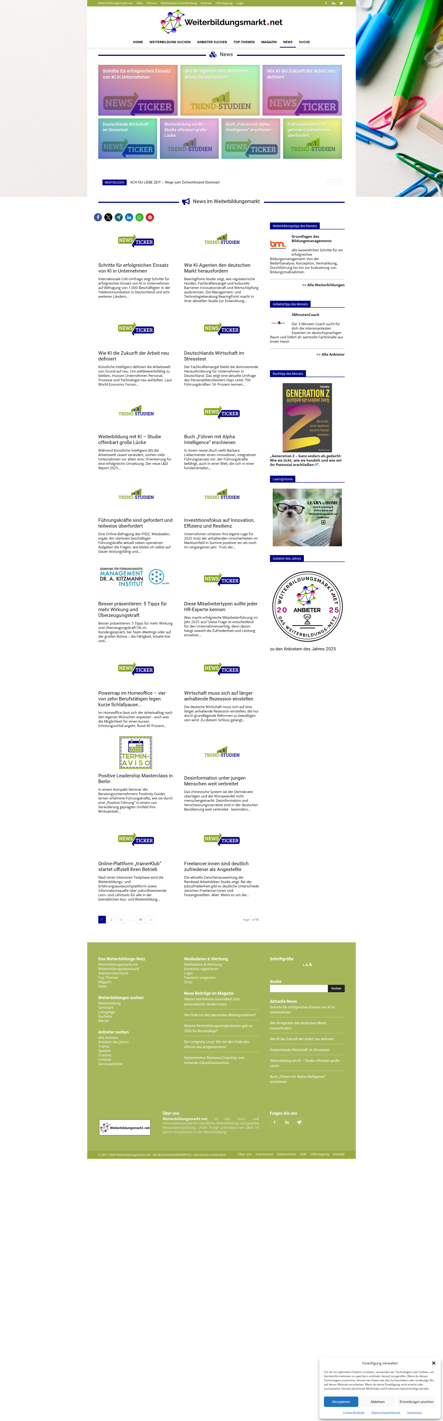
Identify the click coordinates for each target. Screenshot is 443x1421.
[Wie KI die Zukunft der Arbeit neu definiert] (302, 104)
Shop (188, 981)
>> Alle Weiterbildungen (323, 284)
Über (139, 3)
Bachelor (105, 1016)
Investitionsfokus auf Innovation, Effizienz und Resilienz (219, 523)
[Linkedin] (333, 3)
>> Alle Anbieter (331, 354)
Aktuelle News (283, 1001)
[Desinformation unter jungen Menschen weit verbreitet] (221, 753)
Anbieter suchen (212, 42)
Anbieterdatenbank (113, 973)
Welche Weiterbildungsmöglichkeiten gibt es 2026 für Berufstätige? (218, 1028)
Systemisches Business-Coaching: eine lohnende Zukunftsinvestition (214, 1060)
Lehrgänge (106, 1011)
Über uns (245, 1154)
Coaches (104, 1055)
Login (240, 3)
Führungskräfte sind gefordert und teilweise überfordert (135, 523)
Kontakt (206, 3)
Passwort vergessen (200, 977)
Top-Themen (244, 42)
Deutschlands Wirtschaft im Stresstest (299, 1050)
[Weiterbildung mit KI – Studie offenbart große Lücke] (189, 147)
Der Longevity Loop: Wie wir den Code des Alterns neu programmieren (216, 1044)
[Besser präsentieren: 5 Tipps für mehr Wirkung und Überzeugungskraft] (135, 579)
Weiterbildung (109, 1003)
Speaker (104, 1050)
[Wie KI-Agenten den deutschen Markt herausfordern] (220, 104)
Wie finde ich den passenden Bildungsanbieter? (220, 1015)
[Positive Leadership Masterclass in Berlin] (135, 752)
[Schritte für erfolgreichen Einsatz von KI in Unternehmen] (138, 104)
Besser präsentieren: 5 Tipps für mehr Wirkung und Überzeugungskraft (132, 609)
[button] (433, 1363)
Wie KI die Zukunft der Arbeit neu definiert (302, 1039)
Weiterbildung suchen (170, 42)
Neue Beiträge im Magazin (209, 993)
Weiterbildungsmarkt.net (115, 3)
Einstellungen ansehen (417, 1402)
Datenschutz (286, 1154)
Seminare (105, 1007)
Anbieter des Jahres (113, 1041)
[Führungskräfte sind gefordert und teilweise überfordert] (312, 147)
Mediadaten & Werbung (203, 964)
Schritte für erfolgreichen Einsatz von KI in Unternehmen (133, 268)
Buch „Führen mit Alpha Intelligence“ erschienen (210, 439)
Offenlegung (224, 3)
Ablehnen (378, 1402)
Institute (104, 1059)
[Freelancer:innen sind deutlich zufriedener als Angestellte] (221, 839)
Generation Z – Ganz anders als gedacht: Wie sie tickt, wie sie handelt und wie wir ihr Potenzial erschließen (306, 460)
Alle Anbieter (108, 1037)
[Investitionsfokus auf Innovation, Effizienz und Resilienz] (221, 496)
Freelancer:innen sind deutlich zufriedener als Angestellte (216, 866)
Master (103, 1020)
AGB (303, 1154)
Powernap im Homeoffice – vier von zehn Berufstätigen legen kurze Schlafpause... (132, 698)
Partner (152, 3)
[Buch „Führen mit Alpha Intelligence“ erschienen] (251, 147)
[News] (221, 22)
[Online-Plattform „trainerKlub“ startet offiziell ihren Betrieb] (135, 839)
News (288, 42)
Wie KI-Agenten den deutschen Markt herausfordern (217, 268)
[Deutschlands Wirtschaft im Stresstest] (127, 147)
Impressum (414, 1412)
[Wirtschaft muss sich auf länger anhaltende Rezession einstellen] (221, 668)
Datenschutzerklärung (385, 1412)
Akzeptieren (341, 1402)
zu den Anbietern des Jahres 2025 (303, 649)
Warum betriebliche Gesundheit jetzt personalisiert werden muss (212, 1001)
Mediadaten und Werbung (179, 3)
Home (138, 42)
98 (140, 920)
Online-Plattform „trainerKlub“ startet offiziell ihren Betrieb (129, 866)
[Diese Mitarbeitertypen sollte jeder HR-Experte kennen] (221, 579)
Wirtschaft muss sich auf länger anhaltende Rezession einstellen (218, 696)
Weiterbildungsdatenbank (118, 968)
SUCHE (304, 42)
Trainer (104, 1046)
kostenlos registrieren (201, 968)
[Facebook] (326, 3)
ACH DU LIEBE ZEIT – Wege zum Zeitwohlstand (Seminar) (175, 182)
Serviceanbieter (110, 1063)
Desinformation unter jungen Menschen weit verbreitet (215, 781)
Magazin (269, 42)
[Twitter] (341, 3)
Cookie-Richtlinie (353, 1412)
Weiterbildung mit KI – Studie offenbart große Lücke (129, 439)
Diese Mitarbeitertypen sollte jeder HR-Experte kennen (220, 606)
